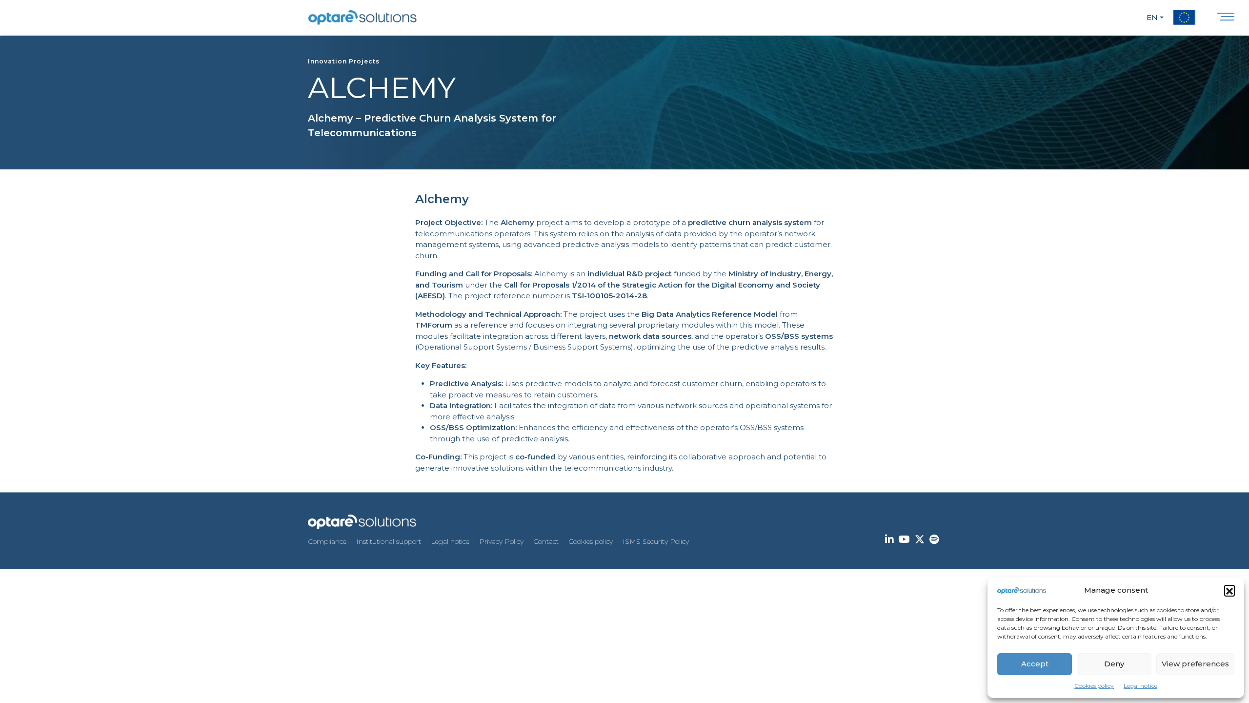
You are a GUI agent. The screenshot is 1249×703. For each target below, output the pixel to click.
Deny (1114, 663)
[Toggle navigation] (1225, 19)
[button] (1229, 590)
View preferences (1195, 663)
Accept (1034, 663)
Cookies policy (1094, 685)
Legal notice (1140, 685)
